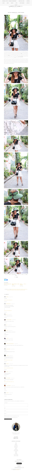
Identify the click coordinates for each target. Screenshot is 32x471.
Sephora (16, 448)
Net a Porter (16, 447)
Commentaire (6, 402)
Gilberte (7, 338)
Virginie (7, 371)
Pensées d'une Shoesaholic (10, 343)
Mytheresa (16, 444)
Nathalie (7, 355)
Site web (5, 413)
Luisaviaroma (16, 445)
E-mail (5, 410)
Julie (6, 314)
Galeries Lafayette (16, 455)
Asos (16, 442)
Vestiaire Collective (16, 450)
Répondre (5, 301)
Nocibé (16, 452)
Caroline (7, 363)
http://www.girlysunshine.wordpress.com (9, 381)
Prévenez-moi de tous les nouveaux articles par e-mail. (11, 417)
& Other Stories (16, 449)
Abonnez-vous (19, 463)
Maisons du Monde (16, 454)
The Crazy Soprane (8, 319)
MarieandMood (8, 303)
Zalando (16, 451)
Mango (16, 443)
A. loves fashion (8, 385)
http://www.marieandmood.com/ (8, 310)
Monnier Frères (16, 446)
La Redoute (16, 453)
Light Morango (17, 469)
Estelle (7, 330)
